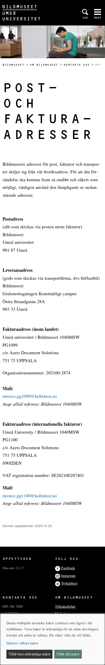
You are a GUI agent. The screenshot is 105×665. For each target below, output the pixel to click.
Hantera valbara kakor (22, 643)
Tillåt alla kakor (68, 654)
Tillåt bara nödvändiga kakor (29, 654)
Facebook (68, 567)
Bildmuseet (13, 64)
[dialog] (52, 639)
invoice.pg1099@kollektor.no (30, 396)
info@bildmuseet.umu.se (20, 613)
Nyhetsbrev (69, 583)
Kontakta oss (77, 64)
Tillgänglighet (65, 606)
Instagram (68, 575)
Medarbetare (64, 613)
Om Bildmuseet (44, 64)
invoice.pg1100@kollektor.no (30, 495)
